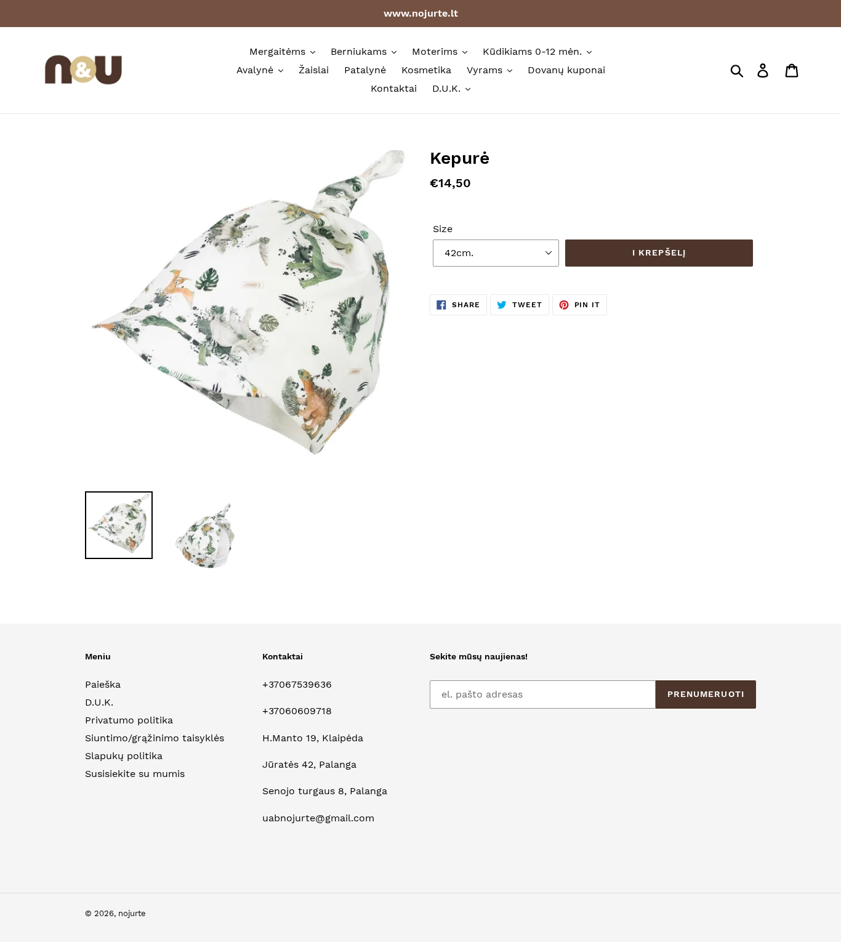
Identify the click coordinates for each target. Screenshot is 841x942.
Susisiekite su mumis (135, 773)
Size (443, 229)
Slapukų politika (124, 756)
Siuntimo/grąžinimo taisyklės (154, 738)
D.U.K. (99, 702)
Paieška (103, 684)
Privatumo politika (129, 720)
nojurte (132, 913)
